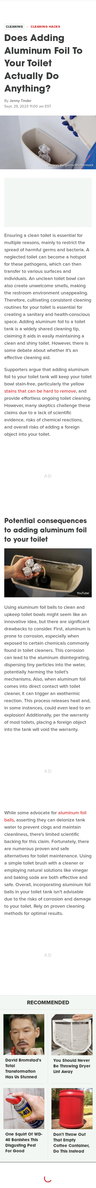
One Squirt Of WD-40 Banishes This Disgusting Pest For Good (23, 1143)
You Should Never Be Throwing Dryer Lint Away (71, 1066)
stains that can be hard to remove (40, 391)
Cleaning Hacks (45, 26)
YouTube (83, 593)
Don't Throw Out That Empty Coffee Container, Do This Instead (71, 1143)
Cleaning (14, 26)
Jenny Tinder (20, 101)
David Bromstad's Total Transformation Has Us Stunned (23, 1069)
